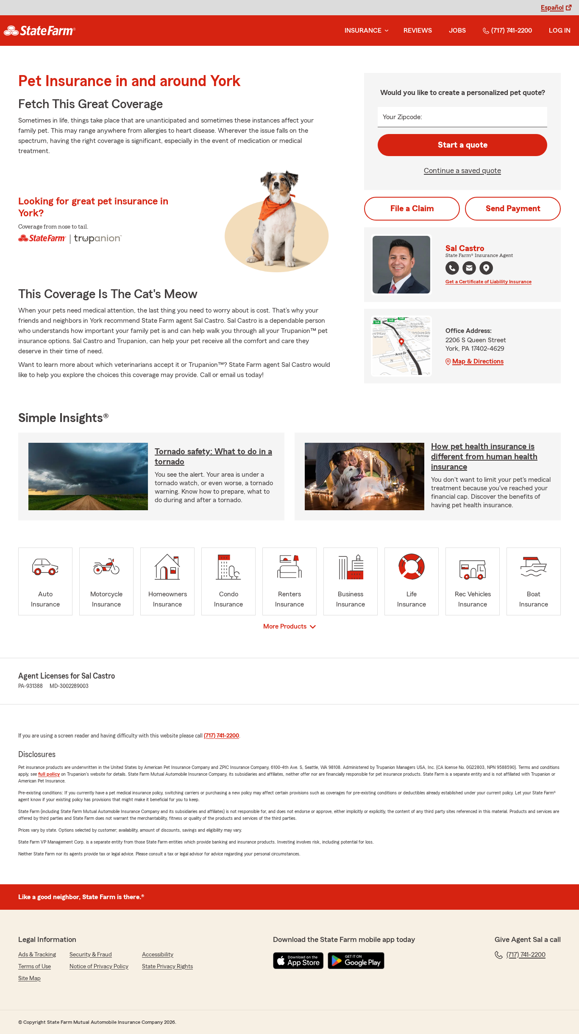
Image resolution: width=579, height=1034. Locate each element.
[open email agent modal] (469, 269)
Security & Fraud (91, 955)
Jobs (457, 30)
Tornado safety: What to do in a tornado (213, 456)
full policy (49, 774)
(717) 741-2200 (511, 30)
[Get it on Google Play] (356, 960)
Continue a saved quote (462, 170)
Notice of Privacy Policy (99, 967)
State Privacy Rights (167, 967)
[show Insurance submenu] (384, 31)
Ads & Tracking (37, 955)
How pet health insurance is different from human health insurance (484, 456)
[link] (39, 30)
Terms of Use (34, 967)
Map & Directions (478, 361)
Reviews (418, 30)
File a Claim (412, 208)
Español (552, 7)
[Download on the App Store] (298, 960)
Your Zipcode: (402, 117)
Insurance (363, 30)
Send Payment (513, 208)
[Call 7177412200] (452, 268)
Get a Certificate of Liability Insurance (488, 281)
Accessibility (157, 955)
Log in (560, 30)
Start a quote (462, 145)
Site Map (29, 978)
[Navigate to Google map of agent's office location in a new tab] (486, 268)
